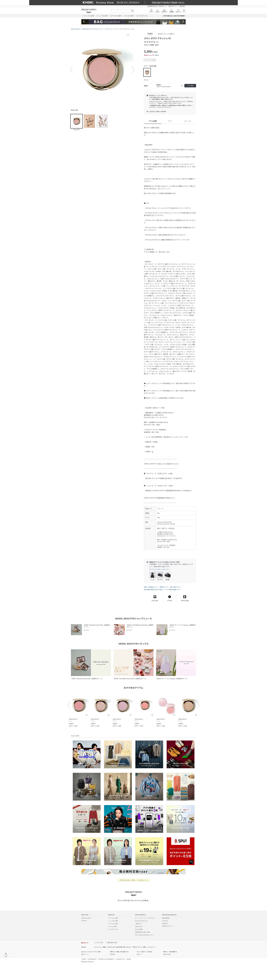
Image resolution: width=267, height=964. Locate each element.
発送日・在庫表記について (151, 587)
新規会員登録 (165, 918)
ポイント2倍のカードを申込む (144, 951)
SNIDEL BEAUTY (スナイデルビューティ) (92, 29)
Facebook (165, 921)
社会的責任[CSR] (120, 959)
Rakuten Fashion (75, 29)
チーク (115, 29)
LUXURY (83, 920)
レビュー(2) (187, 121)
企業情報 (83, 959)
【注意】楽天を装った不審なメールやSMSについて (133, 880)
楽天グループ (172, 6)
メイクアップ (108, 29)
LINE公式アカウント (167, 926)
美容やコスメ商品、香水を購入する (119, 951)
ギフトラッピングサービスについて (159, 569)
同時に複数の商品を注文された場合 (153, 589)
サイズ (170, 121)
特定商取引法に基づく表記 (142, 932)
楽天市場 (182, 6)
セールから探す (112, 926)
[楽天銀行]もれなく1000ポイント (157, 6)
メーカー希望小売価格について (172, 589)
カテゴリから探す (113, 923)
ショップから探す (113, 921)
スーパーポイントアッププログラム (145, 918)
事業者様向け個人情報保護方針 (106, 959)
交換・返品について (175, 587)
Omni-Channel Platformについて (144, 935)
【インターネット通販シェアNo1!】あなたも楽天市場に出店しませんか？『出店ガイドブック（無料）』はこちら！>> (124, 947)
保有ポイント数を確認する (170, 951)
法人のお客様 (139, 929)
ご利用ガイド (139, 923)
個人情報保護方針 (92, 959)
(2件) (157, 42)
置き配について (164, 587)
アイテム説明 (153, 121)
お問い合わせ (139, 926)
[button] (102, 69)
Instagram (165, 923)
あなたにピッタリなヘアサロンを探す (91, 951)
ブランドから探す (113, 918)
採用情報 (128, 959)
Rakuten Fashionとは (141, 921)
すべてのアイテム (113, 929)
